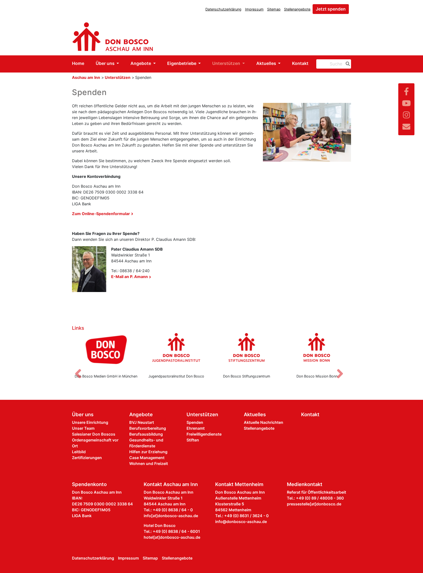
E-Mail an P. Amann (129, 276)
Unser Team (83, 428)
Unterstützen (226, 63)
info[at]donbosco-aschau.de (171, 515)
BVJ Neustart (141, 422)
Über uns (106, 63)
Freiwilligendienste (204, 434)
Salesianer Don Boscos (93, 434)
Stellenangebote (297, 9)
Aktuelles (266, 63)
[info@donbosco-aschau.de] (406, 127)
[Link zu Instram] (406, 115)
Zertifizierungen (87, 457)
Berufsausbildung (146, 434)
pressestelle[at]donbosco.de (314, 503)
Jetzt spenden (331, 9)
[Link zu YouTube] (406, 103)
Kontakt (300, 63)
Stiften (193, 440)
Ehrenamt (196, 428)
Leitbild (79, 451)
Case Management (146, 457)
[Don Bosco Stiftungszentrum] (247, 351)
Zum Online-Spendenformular (101, 213)
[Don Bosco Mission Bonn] (317, 351)
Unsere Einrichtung (90, 422)
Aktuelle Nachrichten (263, 422)
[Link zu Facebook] (406, 91)
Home (78, 63)
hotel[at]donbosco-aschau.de (172, 537)
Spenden (195, 422)
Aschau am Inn (86, 77)
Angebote (141, 63)
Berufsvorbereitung (147, 428)
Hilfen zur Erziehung (148, 451)
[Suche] (347, 64)
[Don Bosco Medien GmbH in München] (106, 351)
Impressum (254, 9)
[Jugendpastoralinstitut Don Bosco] (176, 351)
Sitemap (274, 9)
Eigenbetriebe (182, 63)
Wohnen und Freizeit (148, 463)
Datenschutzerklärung (223, 9)
